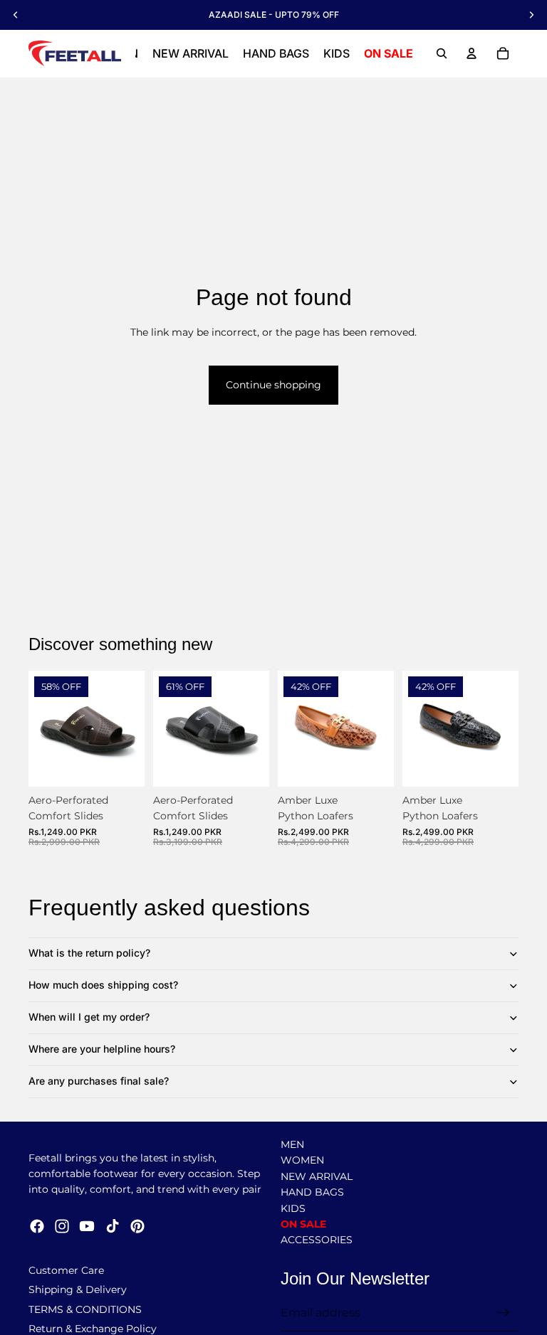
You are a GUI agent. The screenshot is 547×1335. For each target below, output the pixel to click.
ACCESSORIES (317, 1240)
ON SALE (303, 1224)
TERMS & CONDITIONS (85, 1309)
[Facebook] (37, 1226)
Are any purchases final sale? (98, 1081)
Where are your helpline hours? (101, 1049)
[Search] (441, 53)
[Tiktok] (112, 1226)
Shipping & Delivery (77, 1290)
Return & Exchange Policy (92, 1328)
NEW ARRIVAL (317, 1176)
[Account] (471, 53)
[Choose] (122, 764)
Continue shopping (273, 384)
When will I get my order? (89, 1017)
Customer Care (66, 1270)
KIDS (293, 1208)
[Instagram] (62, 1226)
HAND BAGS (312, 1192)
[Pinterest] (137, 1226)
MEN (292, 1144)
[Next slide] (129, 728)
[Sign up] (504, 1313)
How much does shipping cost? (103, 985)
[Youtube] (86, 1226)
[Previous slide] (44, 728)
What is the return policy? (89, 953)
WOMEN (302, 1160)
